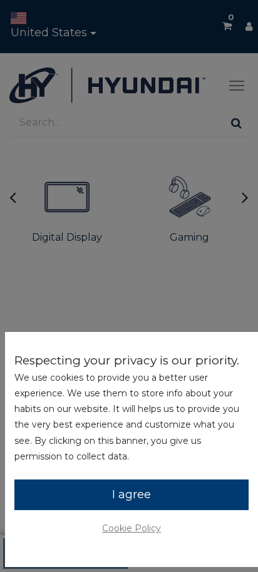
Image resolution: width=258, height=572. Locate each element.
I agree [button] (131, 494)
